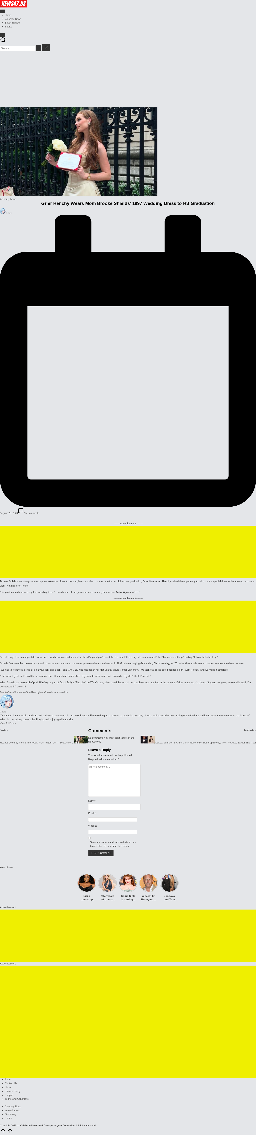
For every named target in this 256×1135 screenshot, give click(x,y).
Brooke (4, 692)
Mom (42, 692)
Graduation (20, 692)
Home (8, 1087)
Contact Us (11, 1083)
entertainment (12, 1110)
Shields (49, 692)
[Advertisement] (128, 79)
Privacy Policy (13, 1091)
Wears (56, 692)
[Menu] (2, 11)
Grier (28, 692)
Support (9, 1095)
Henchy (35, 692)
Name (92, 800)
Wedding (64, 692)
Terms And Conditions (17, 1098)
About (8, 1079)
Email (92, 813)
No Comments (31, 513)
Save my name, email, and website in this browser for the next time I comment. (113, 844)
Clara (3, 711)
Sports (8, 1118)
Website (92, 825)
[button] (38, 48)
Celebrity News (8, 199)
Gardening (10, 1114)
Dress (11, 692)
